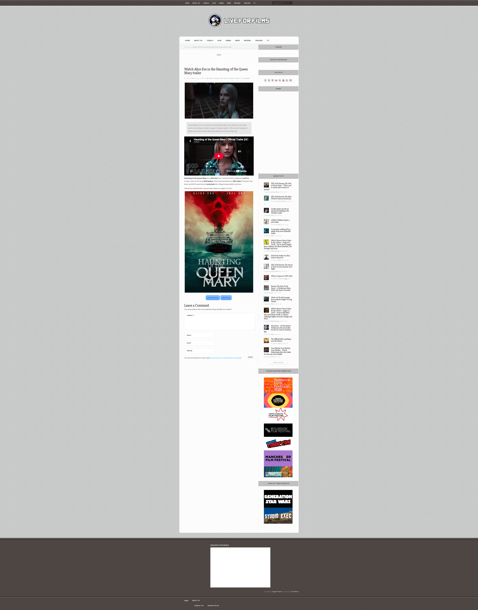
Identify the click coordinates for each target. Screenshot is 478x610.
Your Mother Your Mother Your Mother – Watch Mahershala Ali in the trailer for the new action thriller (277, 351)
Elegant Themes (277, 591)
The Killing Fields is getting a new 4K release (281, 340)
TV (254, 3)
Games (221, 3)
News (229, 3)
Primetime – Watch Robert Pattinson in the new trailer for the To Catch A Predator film (277, 328)
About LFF (196, 3)
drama (211, 78)
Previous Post (213, 297)
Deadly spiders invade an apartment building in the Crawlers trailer (280, 211)
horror (226, 78)
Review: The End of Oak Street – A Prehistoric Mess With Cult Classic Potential (281, 288)
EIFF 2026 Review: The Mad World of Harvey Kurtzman (281, 197)
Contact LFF (199, 606)
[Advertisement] (219, 60)
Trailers (247, 3)
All (190, 47)
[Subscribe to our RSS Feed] (279, 80)
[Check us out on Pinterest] (272, 80)
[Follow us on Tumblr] (287, 80)
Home (187, 3)
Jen (272, 293)
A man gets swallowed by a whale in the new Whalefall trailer (281, 231)
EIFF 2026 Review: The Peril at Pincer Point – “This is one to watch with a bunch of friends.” (277, 186)
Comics (206, 3)
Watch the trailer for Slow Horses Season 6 (280, 256)
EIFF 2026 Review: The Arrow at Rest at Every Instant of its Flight (282, 267)
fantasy (216, 78)
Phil (192, 78)
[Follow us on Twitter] (269, 80)
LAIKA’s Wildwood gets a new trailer (280, 221)
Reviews (237, 3)
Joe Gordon (275, 192)
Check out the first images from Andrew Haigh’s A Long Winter (281, 299)
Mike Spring (275, 251)
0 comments (245, 78)
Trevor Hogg (282, 279)
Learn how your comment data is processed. (226, 358)
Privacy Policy (213, 606)
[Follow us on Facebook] (265, 80)
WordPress (295, 591)
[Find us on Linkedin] (276, 80)
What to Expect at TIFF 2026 (281, 276)
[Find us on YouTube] (283, 80)
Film (214, 3)
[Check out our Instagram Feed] (290, 80)
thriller (231, 78)
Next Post (226, 297)
